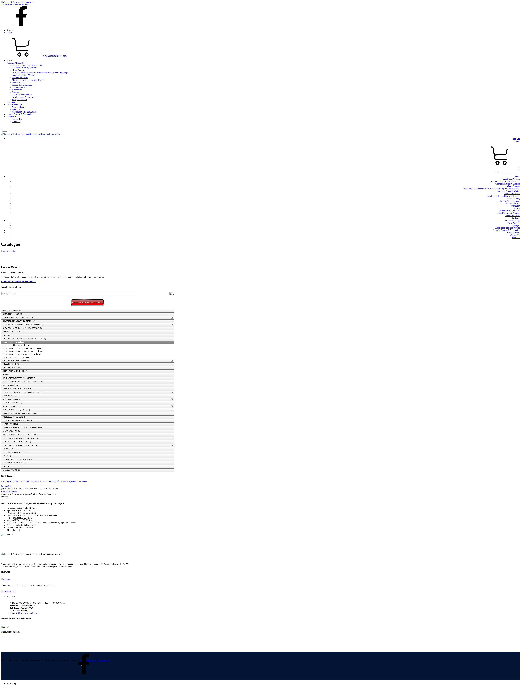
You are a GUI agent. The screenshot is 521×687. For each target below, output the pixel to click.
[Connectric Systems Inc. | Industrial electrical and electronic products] (19, 5)
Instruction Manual (9, 491)
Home (3, 251)
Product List (6, 486)
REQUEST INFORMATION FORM (18, 281)
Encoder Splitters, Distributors (74, 481)
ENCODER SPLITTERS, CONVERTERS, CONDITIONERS (29, 481)
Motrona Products (8, 591)
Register (10, 30)
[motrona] (5, 579)
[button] (263, 683)
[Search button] (519, 167)
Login (9, 33)
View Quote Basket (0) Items (54, 56)
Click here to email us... (27, 613)
